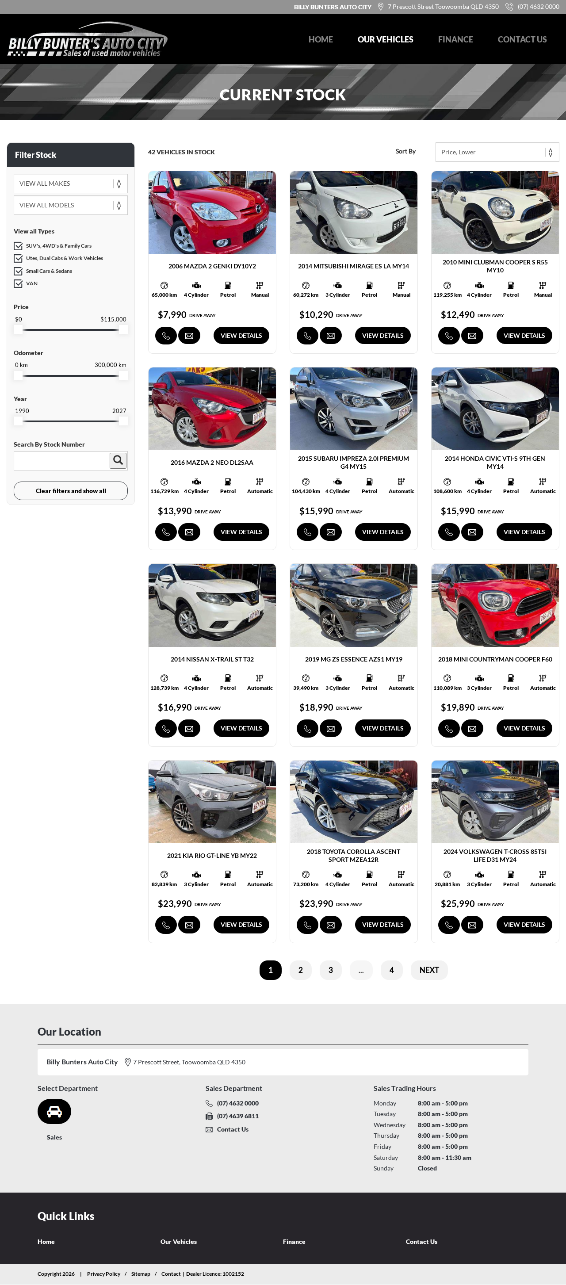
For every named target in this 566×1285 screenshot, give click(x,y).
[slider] (18, 329)
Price (21, 306)
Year (20, 398)
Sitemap (140, 1273)
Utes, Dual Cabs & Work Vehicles (64, 258)
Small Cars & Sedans (49, 271)
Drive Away (202, 315)
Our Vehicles (385, 39)
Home (321, 39)
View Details (241, 335)
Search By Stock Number (49, 444)
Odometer (28, 352)
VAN (32, 283)
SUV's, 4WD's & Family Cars (59, 245)
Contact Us (522, 39)
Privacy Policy (103, 1273)
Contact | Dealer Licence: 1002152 (202, 1273)
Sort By (406, 151)
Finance (455, 39)
